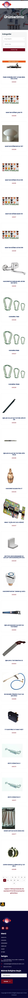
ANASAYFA (3, 937)
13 (14, 880)
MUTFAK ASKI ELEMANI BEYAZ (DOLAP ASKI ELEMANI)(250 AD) (14, 557)
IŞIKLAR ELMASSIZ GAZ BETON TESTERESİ (14, 626)
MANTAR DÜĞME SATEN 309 (14, 248)
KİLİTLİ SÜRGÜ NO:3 (14, 797)
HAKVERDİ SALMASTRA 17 (14, 488)
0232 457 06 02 (7, 966)
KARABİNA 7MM (14, 317)
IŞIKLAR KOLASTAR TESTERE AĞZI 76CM (14, 454)
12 (11, 880)
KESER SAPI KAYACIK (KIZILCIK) (14, 831)
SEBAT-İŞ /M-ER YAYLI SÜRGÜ (14, 522)
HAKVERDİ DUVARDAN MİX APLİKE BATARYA (14, 282)
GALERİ (2, 949)
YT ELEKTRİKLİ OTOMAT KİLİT (14, 729)
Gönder (6, 981)
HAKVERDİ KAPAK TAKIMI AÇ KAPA (14, 591)
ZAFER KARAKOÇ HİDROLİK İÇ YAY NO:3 (14, 865)
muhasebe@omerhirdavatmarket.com (14, 963)
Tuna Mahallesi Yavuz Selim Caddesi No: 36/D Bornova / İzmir (12, 960)
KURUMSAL (3, 940)
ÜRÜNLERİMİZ (4, 943)
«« (3, 877)
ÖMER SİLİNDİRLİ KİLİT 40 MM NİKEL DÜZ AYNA (14, 78)
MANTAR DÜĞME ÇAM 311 (14, 112)
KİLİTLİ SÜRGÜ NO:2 (14, 763)
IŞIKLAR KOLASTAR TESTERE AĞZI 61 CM (13, 418)
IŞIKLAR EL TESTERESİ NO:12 (14, 660)
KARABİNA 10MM (14, 384)
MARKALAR (3, 946)
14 (18, 880)
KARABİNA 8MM (14, 350)
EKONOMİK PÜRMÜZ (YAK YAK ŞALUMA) (14, 695)
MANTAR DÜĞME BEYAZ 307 (14, 146)
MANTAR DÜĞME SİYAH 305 (14, 180)
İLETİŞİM (3, 952)
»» (14, 883)
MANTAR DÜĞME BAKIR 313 (14, 214)
